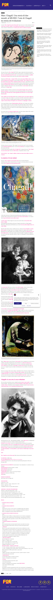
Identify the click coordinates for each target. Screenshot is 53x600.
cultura (7, 573)
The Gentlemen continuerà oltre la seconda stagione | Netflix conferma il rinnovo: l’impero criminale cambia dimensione (44, 37)
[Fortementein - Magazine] (5, 5)
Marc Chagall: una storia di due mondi (7, 455)
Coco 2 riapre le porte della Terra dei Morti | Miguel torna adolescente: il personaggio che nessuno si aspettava (43, 42)
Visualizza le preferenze (35, 303)
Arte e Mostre (5, 11)
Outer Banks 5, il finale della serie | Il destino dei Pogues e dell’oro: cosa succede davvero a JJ (44, 31)
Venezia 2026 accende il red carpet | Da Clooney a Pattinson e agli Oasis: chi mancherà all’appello (44, 34)
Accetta (18, 303)
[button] (38, 294)
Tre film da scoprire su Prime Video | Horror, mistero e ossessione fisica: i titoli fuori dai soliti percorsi (44, 55)
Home (2, 11)
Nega (26, 303)
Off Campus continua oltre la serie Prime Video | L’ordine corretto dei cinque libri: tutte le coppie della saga (44, 50)
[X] (49, 582)
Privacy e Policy (29, 305)
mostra (10, 573)
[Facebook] (40, 582)
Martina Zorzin (4, 22)
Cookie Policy (23, 305)
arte (4, 573)
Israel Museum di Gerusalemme (17, 459)
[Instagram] (44, 582)
